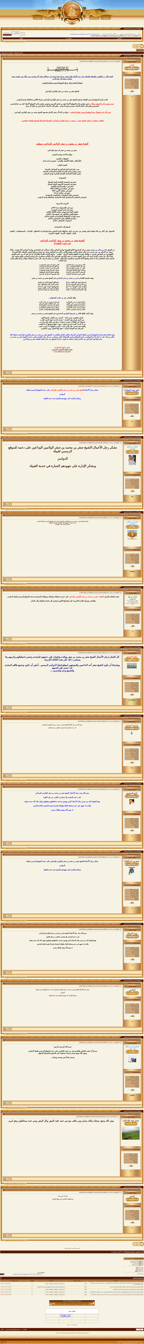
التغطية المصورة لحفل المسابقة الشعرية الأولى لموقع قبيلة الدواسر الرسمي (126, 1286)
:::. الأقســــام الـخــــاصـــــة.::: (109, 34)
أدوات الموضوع (18, 52)
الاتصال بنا (24, 1329)
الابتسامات (141, 1268)
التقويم (21, 38)
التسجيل (119, 38)
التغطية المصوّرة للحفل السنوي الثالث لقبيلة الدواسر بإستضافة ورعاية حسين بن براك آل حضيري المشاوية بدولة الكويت (117, 1294)
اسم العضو (22, 32)
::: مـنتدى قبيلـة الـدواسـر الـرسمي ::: (127, 34)
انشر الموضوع (140, 50)
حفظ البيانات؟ (6, 33)
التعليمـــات (68, 38)
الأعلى (2, 1329)
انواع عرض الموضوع (7, 52)
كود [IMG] (140, 1269)
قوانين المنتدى (140, 1273)
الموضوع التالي (68, 1248)
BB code (140, 1267)
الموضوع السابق (75, 1248)
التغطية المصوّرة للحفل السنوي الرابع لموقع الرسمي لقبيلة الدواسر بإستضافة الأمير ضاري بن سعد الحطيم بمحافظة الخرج (116, 1292)
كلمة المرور (22, 34)
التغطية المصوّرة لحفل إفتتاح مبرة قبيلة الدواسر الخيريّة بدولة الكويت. (128, 1289)
